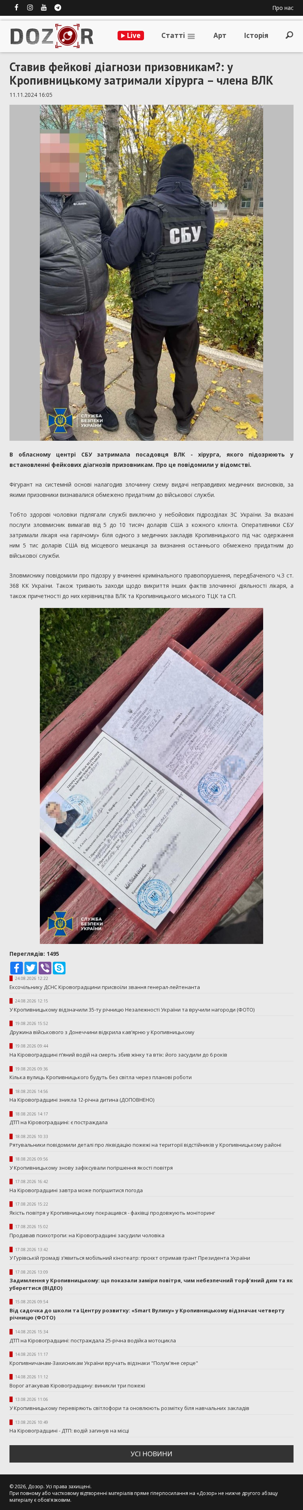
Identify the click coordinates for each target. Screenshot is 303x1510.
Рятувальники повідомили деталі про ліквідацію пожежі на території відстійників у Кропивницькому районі (145, 1144)
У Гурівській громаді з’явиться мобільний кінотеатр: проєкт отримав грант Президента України (129, 1257)
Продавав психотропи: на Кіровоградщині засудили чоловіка (87, 1235)
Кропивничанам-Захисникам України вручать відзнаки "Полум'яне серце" (103, 1363)
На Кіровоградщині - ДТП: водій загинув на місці (69, 1430)
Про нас (283, 7)
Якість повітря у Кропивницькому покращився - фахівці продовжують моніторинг (112, 1212)
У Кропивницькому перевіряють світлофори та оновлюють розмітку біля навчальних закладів (129, 1408)
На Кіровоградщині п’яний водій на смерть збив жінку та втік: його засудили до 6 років (118, 1054)
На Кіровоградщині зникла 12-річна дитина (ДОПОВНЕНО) (81, 1099)
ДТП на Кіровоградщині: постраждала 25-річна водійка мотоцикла (92, 1340)
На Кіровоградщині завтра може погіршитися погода (76, 1190)
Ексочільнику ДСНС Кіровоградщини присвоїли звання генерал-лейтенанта (104, 987)
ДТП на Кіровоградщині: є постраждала (58, 1122)
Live (132, 35)
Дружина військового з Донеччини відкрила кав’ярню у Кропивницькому (102, 1032)
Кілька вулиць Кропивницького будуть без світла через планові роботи (100, 1077)
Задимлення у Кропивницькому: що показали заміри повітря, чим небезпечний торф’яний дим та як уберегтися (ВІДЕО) (151, 1284)
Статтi (174, 35)
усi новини (151, 1453)
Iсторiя (256, 35)
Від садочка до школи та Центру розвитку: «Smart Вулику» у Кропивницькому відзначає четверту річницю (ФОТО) (146, 1314)
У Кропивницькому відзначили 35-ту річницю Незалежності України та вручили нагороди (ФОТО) (131, 1009)
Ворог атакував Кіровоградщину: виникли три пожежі (77, 1385)
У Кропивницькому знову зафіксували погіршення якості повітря (91, 1167)
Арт (219, 35)
